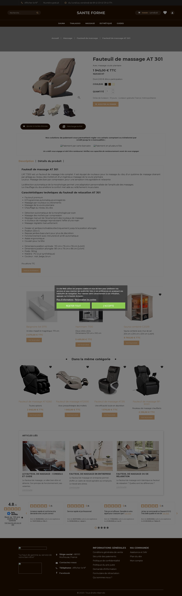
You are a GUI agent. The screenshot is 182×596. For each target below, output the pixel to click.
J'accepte (108, 305)
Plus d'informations (65, 299)
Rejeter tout (73, 305)
